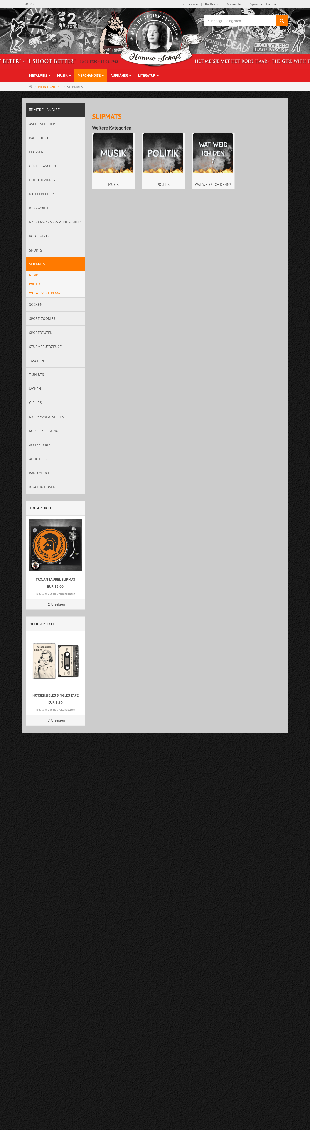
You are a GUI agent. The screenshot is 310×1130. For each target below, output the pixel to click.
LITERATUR (147, 75)
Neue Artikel (42, 623)
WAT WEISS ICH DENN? (213, 184)
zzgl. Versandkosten (64, 593)
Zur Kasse (190, 4)
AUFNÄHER (120, 75)
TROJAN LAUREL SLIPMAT (55, 579)
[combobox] (268, 4)
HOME (29, 4)
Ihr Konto (212, 4)
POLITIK (163, 184)
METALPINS (38, 75)
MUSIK (63, 75)
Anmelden (235, 4)
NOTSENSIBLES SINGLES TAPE (55, 695)
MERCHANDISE (89, 75)
